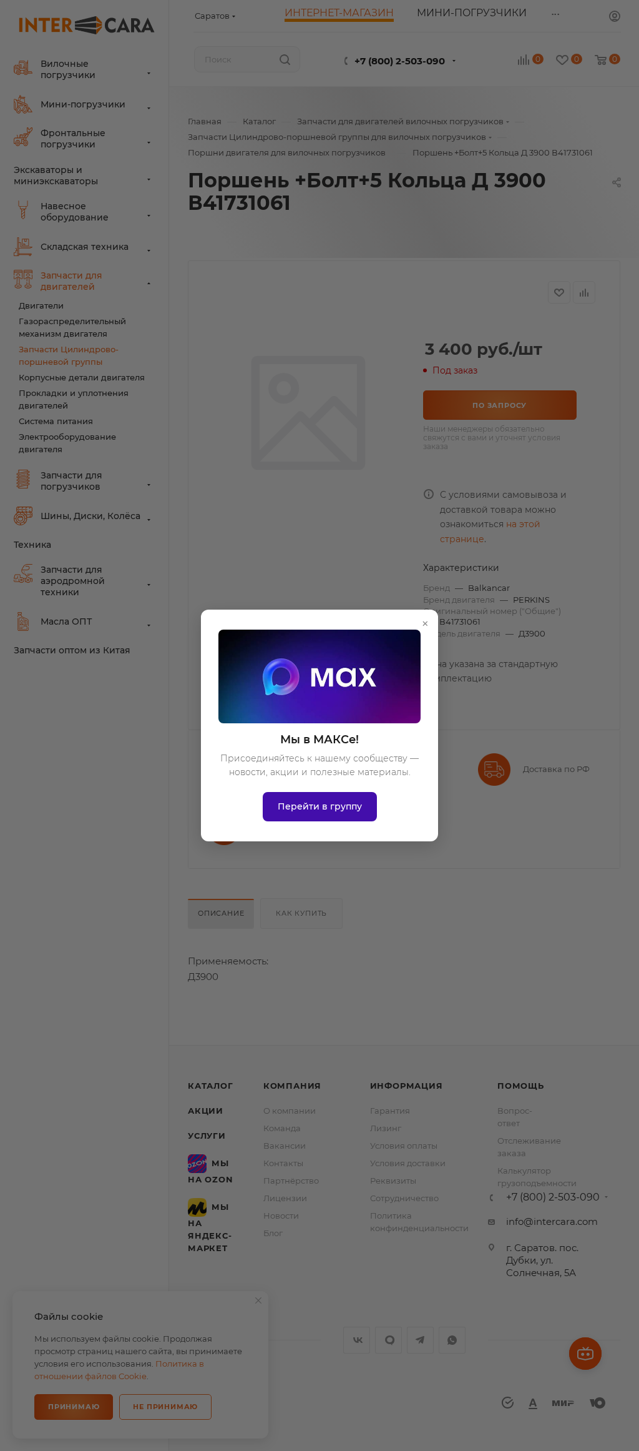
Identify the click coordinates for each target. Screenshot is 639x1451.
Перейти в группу (320, 806)
